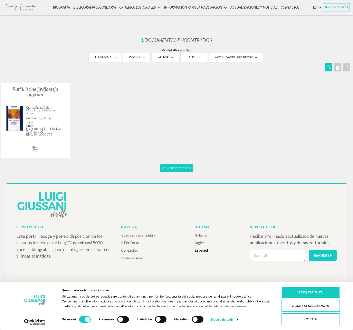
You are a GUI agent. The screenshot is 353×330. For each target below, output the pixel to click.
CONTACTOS (290, 7)
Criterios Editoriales (137, 7)
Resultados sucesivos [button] (176, 168)
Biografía (61, 7)
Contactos (129, 250)
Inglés (199, 242)
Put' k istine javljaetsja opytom (35, 91)
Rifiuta (310, 319)
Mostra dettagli (222, 319)
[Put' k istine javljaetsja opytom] (14, 118)
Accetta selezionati (310, 306)
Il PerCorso (130, 242)
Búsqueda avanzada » (138, 235)
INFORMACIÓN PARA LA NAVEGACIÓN (193, 7)
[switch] (123, 319)
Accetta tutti (310, 292)
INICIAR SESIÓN (336, 7)
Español (201, 250)
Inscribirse (323, 255)
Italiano (201, 235)
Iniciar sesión (131, 258)
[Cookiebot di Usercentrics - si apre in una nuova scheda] (35, 322)
